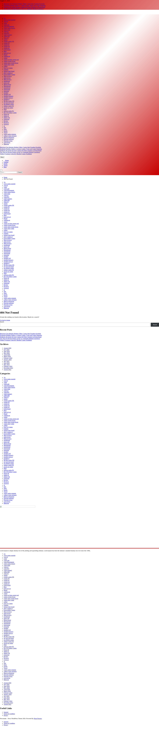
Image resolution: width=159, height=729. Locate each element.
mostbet (6, 93)
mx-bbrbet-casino (9, 104)
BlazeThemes (38, 718)
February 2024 (8, 366)
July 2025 (6, 361)
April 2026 (7, 354)
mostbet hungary (8, 96)
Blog (5, 51)
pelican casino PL (9, 111)
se (4, 126)
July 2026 (6, 350)
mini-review (7, 78)
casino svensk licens (9, 61)
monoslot (6, 91)
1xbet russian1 (8, 35)
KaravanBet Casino (9, 74)
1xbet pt (6, 31)
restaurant (6, 119)
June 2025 (7, 363)
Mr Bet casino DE (9, 101)
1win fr (6, 21)
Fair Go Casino (8, 68)
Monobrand (7, 86)
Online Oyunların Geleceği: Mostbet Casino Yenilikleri (16, 154)
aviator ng (6, 48)
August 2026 (7, 348)
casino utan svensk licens (11, 63)
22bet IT (6, 38)
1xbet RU (6, 33)
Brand (5, 54)
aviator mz (7, 46)
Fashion (6, 69)
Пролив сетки (8, 141)
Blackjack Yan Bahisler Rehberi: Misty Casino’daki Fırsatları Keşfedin (24, 4)
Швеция (6, 144)
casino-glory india (9, 64)
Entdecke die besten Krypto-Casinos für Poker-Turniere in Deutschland (24, 7)
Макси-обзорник (9, 137)
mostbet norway (8, 98)
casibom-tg (7, 56)
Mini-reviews (7, 79)
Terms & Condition (9, 714)
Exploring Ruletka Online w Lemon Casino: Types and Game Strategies (25, 5)
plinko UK (7, 117)
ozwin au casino (8, 107)
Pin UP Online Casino (10, 112)
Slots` (5, 129)
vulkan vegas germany (10, 136)
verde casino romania (10, 134)
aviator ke (6, 45)
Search (2, 322)
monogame (7, 89)
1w (5, 18)
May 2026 (7, 353)
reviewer (6, 124)
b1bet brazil (7, 50)
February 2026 (8, 358)
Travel (5, 132)
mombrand (7, 81)
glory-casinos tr (8, 73)
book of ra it (7, 53)
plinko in (6, 116)
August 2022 (7, 369)
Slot (5, 127)
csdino (5, 66)
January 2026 (8, 359)
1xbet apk (6, 25)
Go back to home (5, 320)
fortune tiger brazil (9, 71)
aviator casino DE (9, 41)
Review (6, 121)
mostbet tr (6, 99)
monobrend (7, 88)
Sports (5, 131)
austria (5, 40)
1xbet (5, 23)
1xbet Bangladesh (9, 26)
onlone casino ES (9, 106)
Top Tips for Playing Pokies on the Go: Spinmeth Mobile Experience (24, 9)
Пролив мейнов (9, 139)
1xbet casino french (9, 28)
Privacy (6, 715)
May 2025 (7, 364)
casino (5, 58)
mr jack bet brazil (9, 103)
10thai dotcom (4, 12)
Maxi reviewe (8, 76)
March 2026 (7, 356)
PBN (5, 109)
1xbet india (7, 30)
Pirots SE (6, 114)
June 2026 (7, 351)
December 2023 (8, 368)
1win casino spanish (9, 20)
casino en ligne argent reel (11, 59)
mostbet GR (7, 94)
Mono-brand (7, 84)
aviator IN (7, 43)
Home (7, 160)
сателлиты (7, 142)
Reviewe (6, 122)
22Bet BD (7, 36)
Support (6, 712)
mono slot (6, 83)
